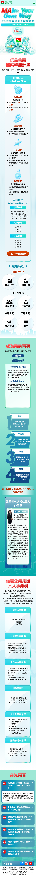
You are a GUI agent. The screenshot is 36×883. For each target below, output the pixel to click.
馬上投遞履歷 (18, 254)
